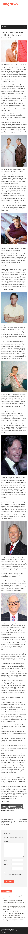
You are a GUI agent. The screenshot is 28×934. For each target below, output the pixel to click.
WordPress (12, 930)
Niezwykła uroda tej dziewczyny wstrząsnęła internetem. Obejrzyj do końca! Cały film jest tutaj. (14, 896)
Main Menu (6, 27)
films (16, 804)
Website (6, 869)
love (3, 808)
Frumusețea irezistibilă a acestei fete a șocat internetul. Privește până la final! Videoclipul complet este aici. (14, 907)
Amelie (11, 37)
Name (6, 860)
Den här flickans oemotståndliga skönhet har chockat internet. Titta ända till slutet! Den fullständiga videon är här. (14, 919)
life (21, 806)
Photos (7, 808)
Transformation (20, 808)
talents (13, 808)
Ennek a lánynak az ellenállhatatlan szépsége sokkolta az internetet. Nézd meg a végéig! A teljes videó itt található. (14, 913)
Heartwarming (5, 806)
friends (20, 804)
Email (6, 864)
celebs (11, 804)
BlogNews (10, 4)
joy (18, 806)
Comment (7, 841)
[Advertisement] (14, 17)
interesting (13, 806)
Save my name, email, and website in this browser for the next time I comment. (13, 876)
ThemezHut (3, 932)
